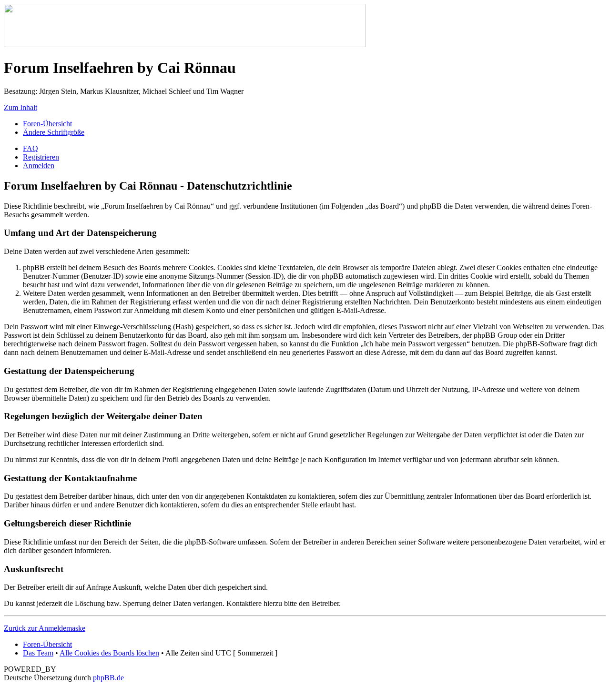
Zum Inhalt (20, 107)
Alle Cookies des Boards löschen (109, 653)
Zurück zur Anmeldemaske (44, 628)
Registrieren (41, 157)
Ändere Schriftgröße (53, 132)
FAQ (30, 148)
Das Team (38, 653)
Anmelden (38, 165)
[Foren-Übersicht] (185, 44)
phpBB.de (108, 678)
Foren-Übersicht (47, 124)
